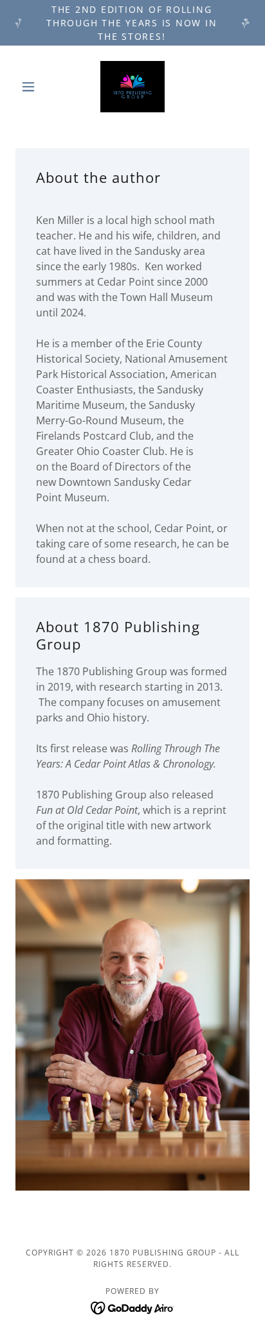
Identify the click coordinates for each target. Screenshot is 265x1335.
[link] (132, 86)
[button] (33, 86)
